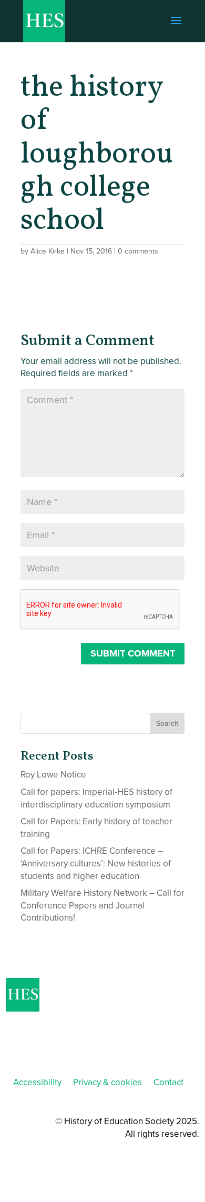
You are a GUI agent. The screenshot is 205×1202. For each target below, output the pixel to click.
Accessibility (37, 1082)
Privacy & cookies (107, 1082)
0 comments (138, 251)
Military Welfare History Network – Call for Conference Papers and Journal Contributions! (102, 905)
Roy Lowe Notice (53, 774)
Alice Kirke (47, 251)
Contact (168, 1082)
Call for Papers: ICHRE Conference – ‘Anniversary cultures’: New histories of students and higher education (95, 863)
